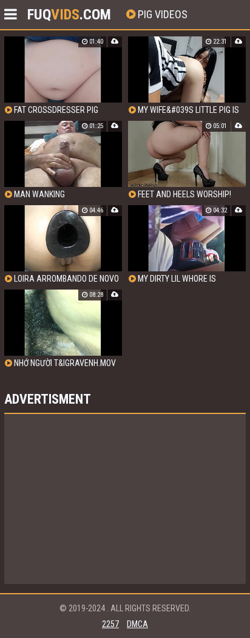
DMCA (137, 624)
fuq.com (69, 14)
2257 (110, 624)
